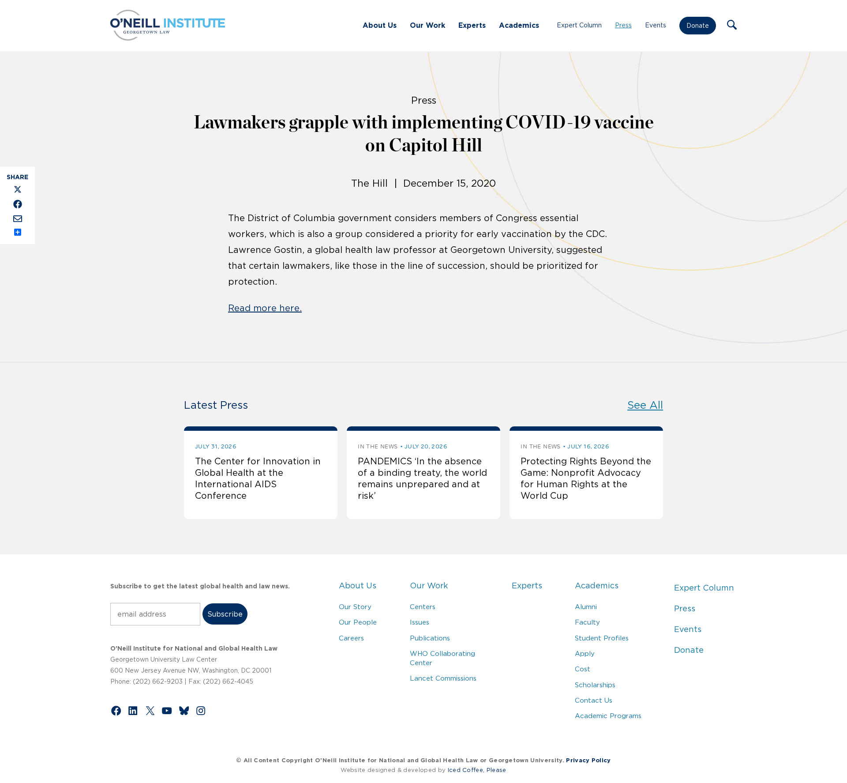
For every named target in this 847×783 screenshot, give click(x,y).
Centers (422, 606)
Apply (585, 653)
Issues (419, 622)
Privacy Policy (588, 760)
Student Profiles (602, 638)
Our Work (427, 25)
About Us (380, 25)
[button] (732, 25)
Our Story (355, 606)
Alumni (586, 606)
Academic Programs (608, 715)
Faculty (587, 622)
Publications (430, 638)
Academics (519, 25)
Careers (351, 638)
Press (623, 25)
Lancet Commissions (443, 678)
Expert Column (579, 25)
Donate (697, 25)
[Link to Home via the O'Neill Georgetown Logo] (167, 38)
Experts (472, 25)
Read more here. (265, 308)
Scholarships (595, 685)
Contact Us (593, 700)
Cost (582, 669)
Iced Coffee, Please (477, 770)
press (423, 100)
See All (645, 405)
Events (655, 25)
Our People (358, 622)
